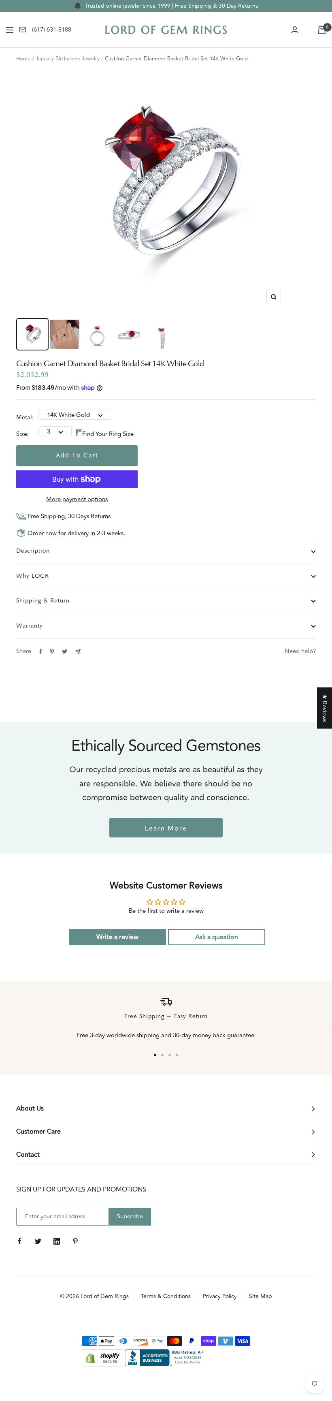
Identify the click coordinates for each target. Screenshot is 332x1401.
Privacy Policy (220, 1296)
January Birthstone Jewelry (68, 59)
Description (33, 551)
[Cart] (322, 30)
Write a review (117, 937)
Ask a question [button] (216, 937)
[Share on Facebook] (41, 651)
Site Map (260, 1296)
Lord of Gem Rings (105, 1296)
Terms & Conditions (166, 1296)
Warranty (29, 626)
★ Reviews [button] (324, 708)
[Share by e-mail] (78, 651)
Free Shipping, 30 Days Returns (68, 516)
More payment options (77, 499)
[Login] (294, 30)
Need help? (300, 651)
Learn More (166, 828)
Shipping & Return (43, 601)
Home (23, 59)
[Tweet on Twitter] (64, 651)
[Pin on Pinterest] (52, 651)
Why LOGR (32, 576)
